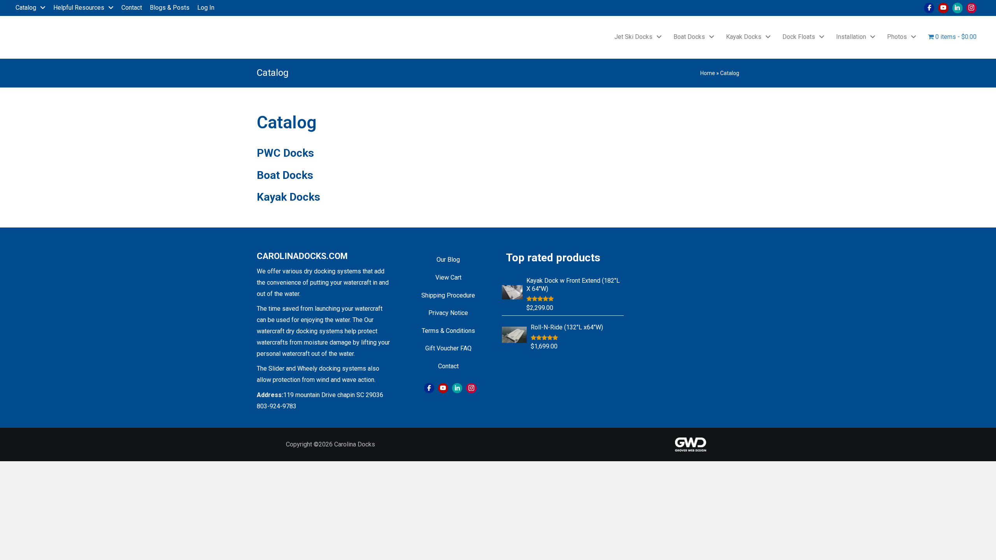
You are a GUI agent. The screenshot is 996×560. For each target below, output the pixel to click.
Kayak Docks (288, 197)
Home (707, 73)
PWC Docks (285, 153)
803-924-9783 (276, 406)
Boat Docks (285, 175)
